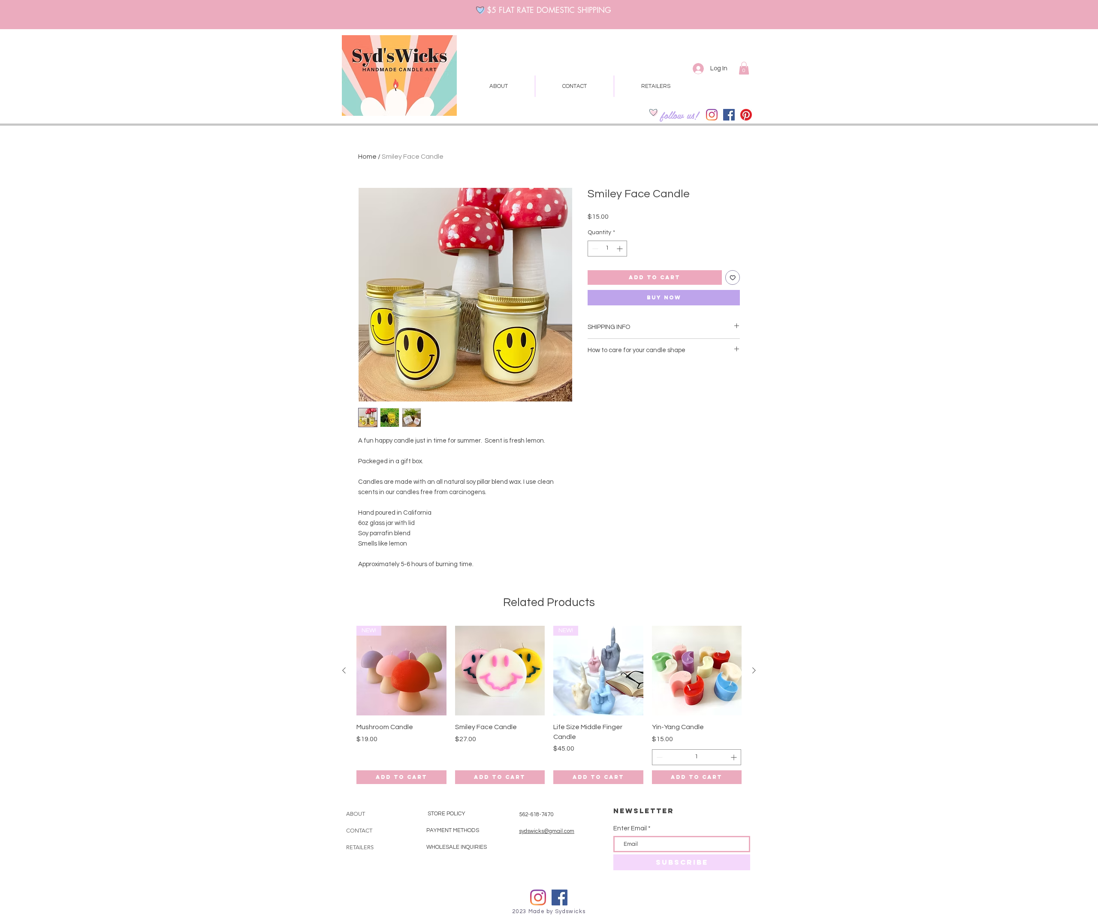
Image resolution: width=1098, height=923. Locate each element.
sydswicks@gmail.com (546, 831)
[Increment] (620, 248)
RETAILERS (360, 847)
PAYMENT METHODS (453, 830)
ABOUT (355, 814)
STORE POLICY (447, 814)
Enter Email (630, 828)
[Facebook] (729, 115)
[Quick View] (500, 671)
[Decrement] (594, 248)
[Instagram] (712, 115)
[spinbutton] (607, 248)
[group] (549, 704)
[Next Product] (754, 670)
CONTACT (359, 830)
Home (367, 156)
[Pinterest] (746, 115)
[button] (744, 68)
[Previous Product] (344, 670)
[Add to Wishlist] (732, 277)
